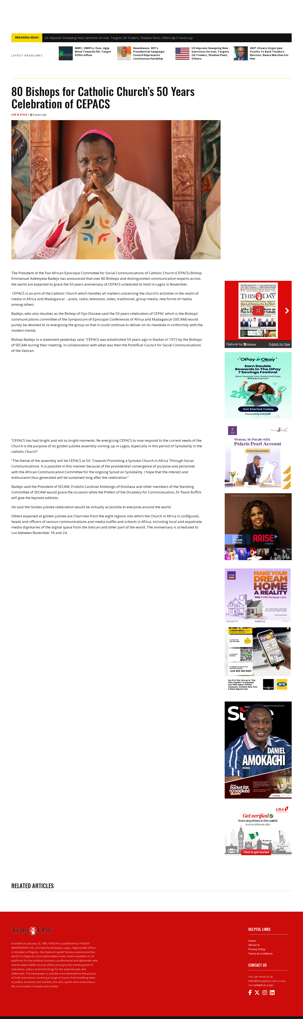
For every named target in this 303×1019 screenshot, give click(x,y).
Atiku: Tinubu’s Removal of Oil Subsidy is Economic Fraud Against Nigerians (97, 38)
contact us (259, 985)
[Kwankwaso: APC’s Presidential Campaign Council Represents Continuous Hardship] (124, 53)
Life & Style (19, 114)
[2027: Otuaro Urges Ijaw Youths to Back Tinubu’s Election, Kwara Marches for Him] (241, 53)
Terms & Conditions (260, 953)
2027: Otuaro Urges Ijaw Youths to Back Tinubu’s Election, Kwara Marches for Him (269, 53)
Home (252, 941)
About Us (254, 945)
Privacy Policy (256, 949)
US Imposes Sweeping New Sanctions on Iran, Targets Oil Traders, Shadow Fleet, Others (210, 53)
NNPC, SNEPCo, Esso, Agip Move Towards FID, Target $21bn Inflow (93, 51)
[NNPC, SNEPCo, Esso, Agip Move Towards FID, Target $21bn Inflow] (66, 53)
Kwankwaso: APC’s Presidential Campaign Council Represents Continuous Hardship (148, 53)
